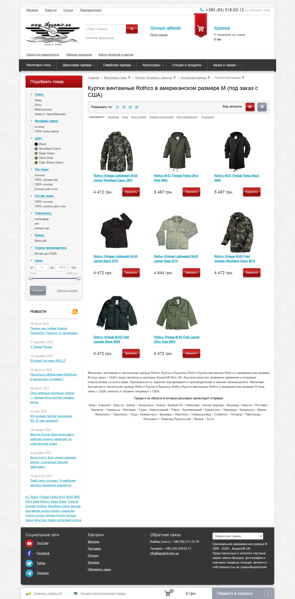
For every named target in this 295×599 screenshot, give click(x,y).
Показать (38, 290)
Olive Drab (32, 501)
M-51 (62, 497)
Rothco (45, 501)
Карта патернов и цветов (116, 54)
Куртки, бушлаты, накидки (154, 77)
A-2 (27, 497)
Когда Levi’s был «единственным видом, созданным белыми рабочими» (53, 462)
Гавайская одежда (117, 65)
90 (136, 107)
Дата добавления (187, 117)
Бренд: (39, 235)
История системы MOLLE (48, 360)
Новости (50, 10)
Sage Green (59, 501)
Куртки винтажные (193, 77)
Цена (125, 117)
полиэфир (41, 219)
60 (130, 107)
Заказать (131, 192)
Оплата (93, 555)
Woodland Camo (59, 506)
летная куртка (55, 515)
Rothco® (40, 241)
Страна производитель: (51, 248)
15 (117, 107)
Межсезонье (43, 109)
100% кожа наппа (46, 131)
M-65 (69, 497)
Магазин (32, 10)
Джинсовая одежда (77, 65)
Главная (93, 77)
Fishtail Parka (48, 497)
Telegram (43, 573)
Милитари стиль (39, 65)
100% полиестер (46, 180)
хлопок (39, 126)
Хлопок (39, 175)
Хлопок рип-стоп (46, 189)
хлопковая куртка (69, 520)
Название (113, 117)
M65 (77, 497)
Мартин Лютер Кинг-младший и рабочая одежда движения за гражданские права (52, 439)
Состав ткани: (44, 196)
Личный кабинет (165, 28)
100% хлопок (43, 184)
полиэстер (41, 228)
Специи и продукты (186, 65)
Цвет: (39, 138)
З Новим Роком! (41, 347)
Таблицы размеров (79, 54)
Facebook (43, 553)
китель (55, 511)
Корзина (222, 28)
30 (123, 107)
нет (36, 223)
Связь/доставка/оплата (43, 54)
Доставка (94, 548)
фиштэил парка (45, 520)
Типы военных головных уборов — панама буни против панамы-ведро (52, 397)
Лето (37, 105)
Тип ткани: (42, 169)
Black (34, 497)
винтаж (76, 506)
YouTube (42, 543)
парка (29, 520)
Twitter (41, 563)
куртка (39, 515)
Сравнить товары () (48, 593)
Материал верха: (47, 121)
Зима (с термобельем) (50, 114)
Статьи (68, 10)
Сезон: (39, 94)
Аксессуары (151, 65)
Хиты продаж (138, 117)
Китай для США (45, 253)
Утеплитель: (43, 213)
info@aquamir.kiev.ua (164, 553)
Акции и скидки (224, 65)
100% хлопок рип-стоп (50, 206)
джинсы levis (106, 37)
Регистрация (159, 34)
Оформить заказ (99, 569)
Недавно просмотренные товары (103, 593)
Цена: (39, 260)
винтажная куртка (37, 511)
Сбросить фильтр (67, 290)
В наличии (208, 117)
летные (71, 515)
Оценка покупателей (161, 117)
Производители (90, 10)
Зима (38, 100)
